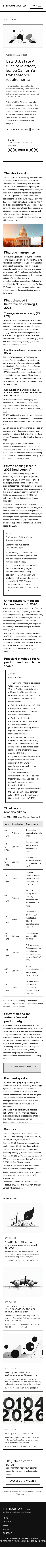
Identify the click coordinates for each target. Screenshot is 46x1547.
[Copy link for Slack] (36, 150)
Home (5, 19)
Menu (34, 6)
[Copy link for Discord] (31, 150)
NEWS (5, 1526)
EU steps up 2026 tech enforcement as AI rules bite (21, 1374)
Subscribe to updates (23, 1481)
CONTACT (7, 1533)
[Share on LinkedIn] (20, 150)
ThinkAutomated (14, 5)
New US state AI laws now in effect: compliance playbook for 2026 (21, 1245)
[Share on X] (15, 150)
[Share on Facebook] (25, 150)
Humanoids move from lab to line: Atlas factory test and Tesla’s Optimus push (21, 1308)
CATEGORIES (8, 1522)
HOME (5, 1518)
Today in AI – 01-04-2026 (19, 1433)
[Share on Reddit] (10, 150)
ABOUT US (7, 1529)
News (14, 19)
